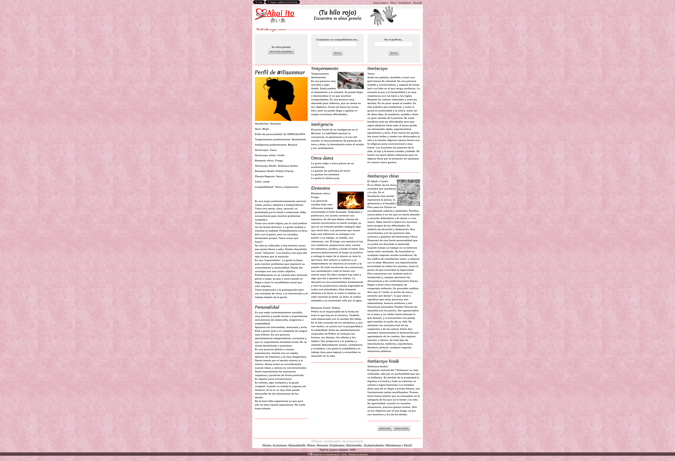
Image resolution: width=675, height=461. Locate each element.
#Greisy (266, 445)
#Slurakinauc (393, 445)
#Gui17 (408, 445)
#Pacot (311, 445)
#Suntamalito (354, 445)
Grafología (404, 2)
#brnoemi (322, 445)
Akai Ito (280, 13)
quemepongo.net (332, 454)
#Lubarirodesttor (374, 445)
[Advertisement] (337, 385)
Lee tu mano (380, 2)
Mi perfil (417, 2)
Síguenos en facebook (358, 454)
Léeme (344, 454)
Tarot (393, 2)
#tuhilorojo (317, 454)
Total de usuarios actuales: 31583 (338, 450)
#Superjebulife (297, 445)
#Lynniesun (280, 445)
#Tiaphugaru (337, 445)
